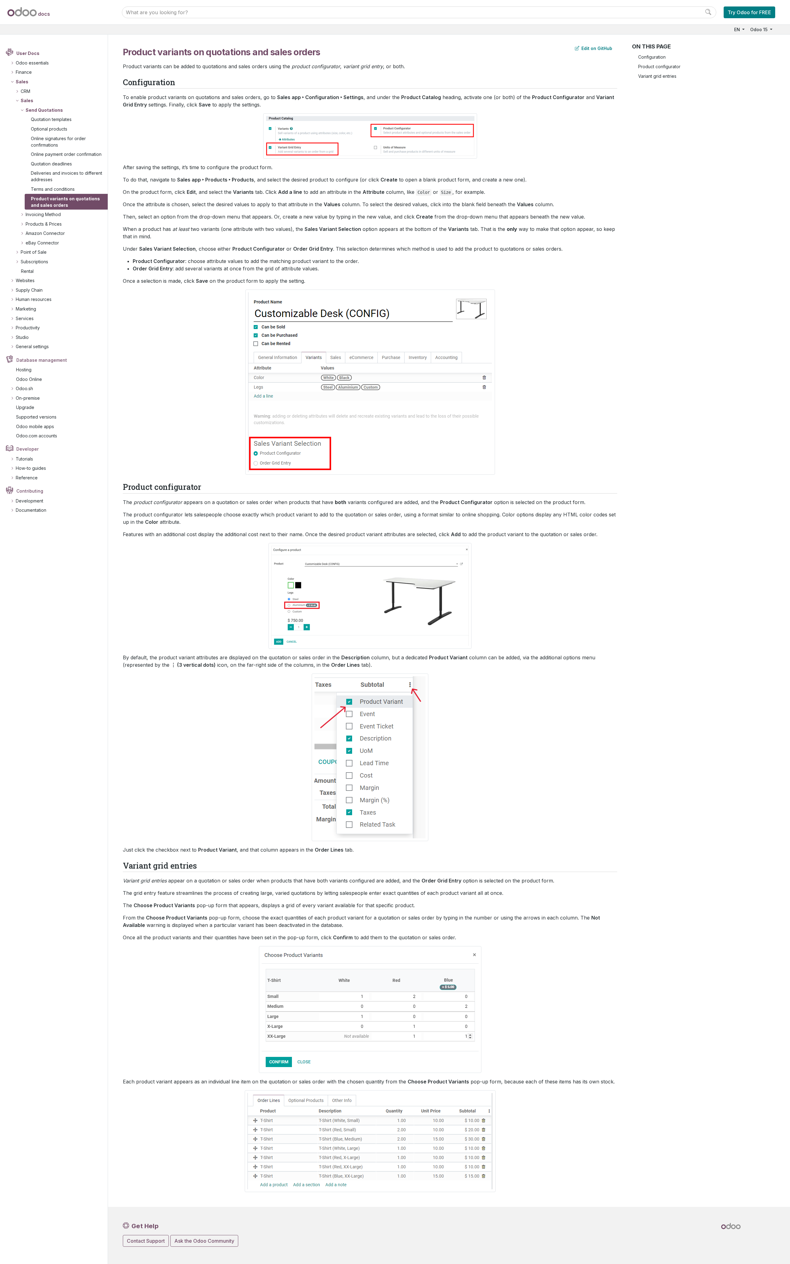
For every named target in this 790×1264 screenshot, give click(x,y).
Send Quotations (44, 110)
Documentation (31, 510)
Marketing (26, 308)
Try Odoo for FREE (749, 12)
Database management (41, 360)
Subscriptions (34, 261)
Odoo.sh (24, 388)
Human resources (34, 299)
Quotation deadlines (51, 163)
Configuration (652, 57)
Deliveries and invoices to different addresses (66, 176)
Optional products (49, 128)
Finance (24, 72)
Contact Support (146, 1241)
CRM (25, 91)
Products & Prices (44, 224)
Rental (27, 271)
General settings (32, 346)
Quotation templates (51, 119)
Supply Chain (29, 290)
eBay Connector (42, 242)
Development (29, 500)
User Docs (28, 53)
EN (737, 29)
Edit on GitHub (596, 48)
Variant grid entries (657, 76)
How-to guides (31, 468)
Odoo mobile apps (35, 426)
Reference (27, 477)
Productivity (28, 327)
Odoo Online (29, 379)
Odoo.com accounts (36, 435)
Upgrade (25, 407)
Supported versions (36, 416)
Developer (27, 449)
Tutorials (24, 458)
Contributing (29, 491)
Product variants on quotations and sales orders (65, 202)
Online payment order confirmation (66, 154)
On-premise (28, 398)
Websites (25, 280)
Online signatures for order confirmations (58, 142)
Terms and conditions (53, 189)
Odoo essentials (32, 62)
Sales (22, 81)
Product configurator (659, 66)
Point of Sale (34, 252)
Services (25, 318)
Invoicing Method (43, 214)
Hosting (23, 369)
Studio (22, 337)
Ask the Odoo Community (204, 1241)
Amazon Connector (45, 233)
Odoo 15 (759, 29)
